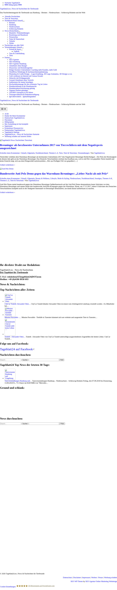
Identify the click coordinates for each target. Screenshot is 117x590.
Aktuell (23, 153)
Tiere (61, 153)
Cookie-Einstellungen (8, 587)
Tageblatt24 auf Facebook (16, 349)
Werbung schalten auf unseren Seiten (18, 136)
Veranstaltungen (83, 153)
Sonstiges (98, 178)
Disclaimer (8, 120)
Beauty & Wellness (42, 178)
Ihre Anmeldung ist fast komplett (16, 124)
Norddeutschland (42, 153)
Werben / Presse (97, 577)
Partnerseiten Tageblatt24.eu (15, 130)
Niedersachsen (75, 178)
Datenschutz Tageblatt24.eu (15, 118)
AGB (7, 114)
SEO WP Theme (77, 581)
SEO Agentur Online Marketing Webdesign (101, 581)
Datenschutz (67, 577)
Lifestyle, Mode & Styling (59, 178)
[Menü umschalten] (23, 21)
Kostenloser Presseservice (14, 128)
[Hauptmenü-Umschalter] (3, 109)
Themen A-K (107, 178)
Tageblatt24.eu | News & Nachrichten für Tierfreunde (19, 9)
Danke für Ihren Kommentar (15, 116)
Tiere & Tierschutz (70, 153)
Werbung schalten (110, 577)
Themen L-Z (53, 153)
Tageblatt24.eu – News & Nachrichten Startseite (22, 134)
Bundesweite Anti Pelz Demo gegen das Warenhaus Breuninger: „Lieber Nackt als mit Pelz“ (54, 173)
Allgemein (31, 153)
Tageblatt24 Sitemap (12, 132)
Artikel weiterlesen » (7, 165)
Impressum (8, 126)
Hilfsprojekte (9, 122)
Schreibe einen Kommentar (10, 153)
